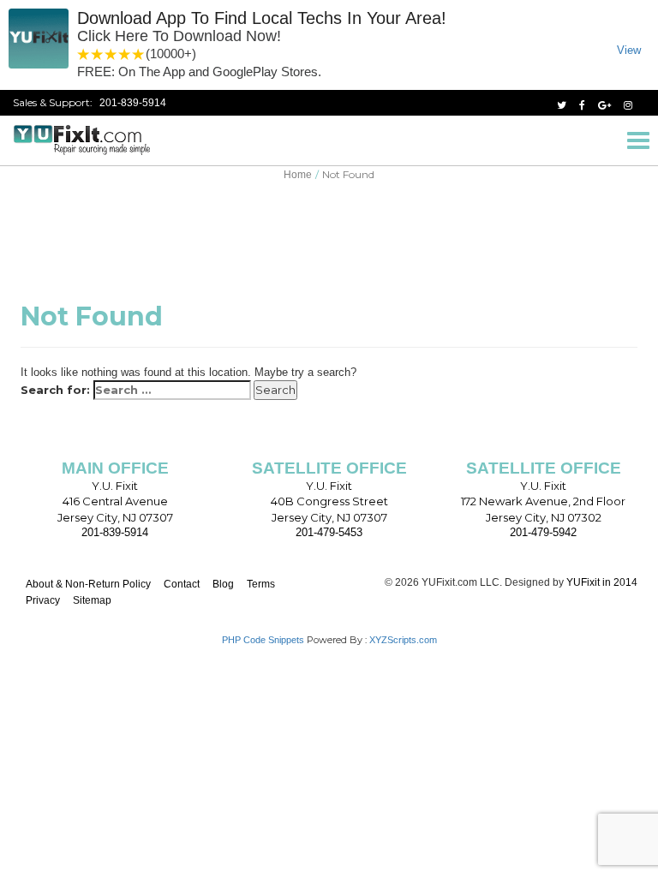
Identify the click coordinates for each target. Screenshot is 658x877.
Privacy (43, 600)
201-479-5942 (543, 532)
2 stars (98, 54)
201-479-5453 (329, 532)
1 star (84, 54)
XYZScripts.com (403, 640)
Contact (182, 584)
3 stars (111, 54)
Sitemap (92, 600)
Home (298, 175)
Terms (261, 584)
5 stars (139, 54)
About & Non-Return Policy (88, 584)
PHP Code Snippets (263, 640)
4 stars (125, 54)
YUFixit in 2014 (601, 582)
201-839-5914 (132, 103)
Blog (223, 584)
